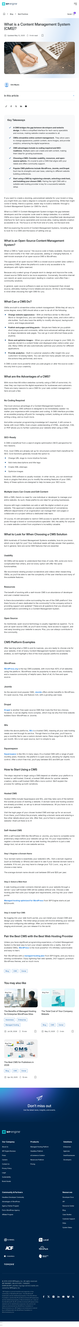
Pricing (32, 1164)
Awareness (9, 1020)
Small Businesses (69, 1155)
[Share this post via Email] (26, 106)
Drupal (7, 710)
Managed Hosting (12, 1025)
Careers (5, 1160)
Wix (31, 731)
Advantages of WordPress (11, 1201)
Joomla (38, 692)
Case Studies (67, 1214)
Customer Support (69, 1219)
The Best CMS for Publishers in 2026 (19, 1063)
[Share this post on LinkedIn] (21, 106)
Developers (67, 1160)
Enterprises (67, 1147)
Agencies (66, 1151)
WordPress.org (11, 669)
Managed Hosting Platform (39, 1147)
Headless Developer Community (13, 1197)
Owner (23, 971)
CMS (15, 971)
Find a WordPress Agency (11, 1210)
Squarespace (10, 754)
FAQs (64, 1223)
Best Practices (23, 14)
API (64, 1201)
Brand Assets (6, 1181)
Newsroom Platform (37, 1160)
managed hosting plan (34, 956)
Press (4, 1155)
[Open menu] (75, 4)
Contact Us (5, 1164)
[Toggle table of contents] (73, 95)
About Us (5, 1147)
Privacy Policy (7, 1168)
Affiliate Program (7, 1214)
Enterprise (22, 1020)
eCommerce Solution (37, 1155)
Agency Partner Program (10, 1206)
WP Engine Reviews (9, 1151)
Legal (4, 1173)
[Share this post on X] (16, 106)
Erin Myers (15, 85)
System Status (67, 1227)
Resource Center (68, 1206)
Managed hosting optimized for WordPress (23, 900)
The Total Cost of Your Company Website (57, 1012)
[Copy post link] (6, 106)
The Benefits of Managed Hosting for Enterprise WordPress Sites (20, 1012)
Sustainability (6, 1177)
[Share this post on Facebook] (11, 106)
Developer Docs (68, 1197)
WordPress (24, 948)
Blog (11, 14)
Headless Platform (36, 1151)
